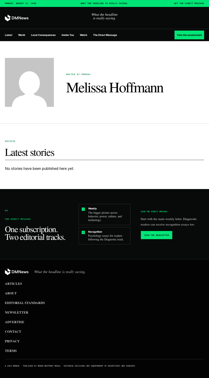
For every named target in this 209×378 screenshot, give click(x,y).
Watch (83, 34)
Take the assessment (189, 34)
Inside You (68, 34)
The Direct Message (105, 34)
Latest (8, 34)
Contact (13, 331)
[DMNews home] (17, 18)
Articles (13, 283)
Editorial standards (25, 302)
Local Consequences (43, 34)
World (21, 34)
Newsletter (16, 312)
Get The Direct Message (189, 3)
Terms (11, 350)
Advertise (14, 321)
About (11, 293)
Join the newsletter (156, 235)
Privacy (12, 341)
